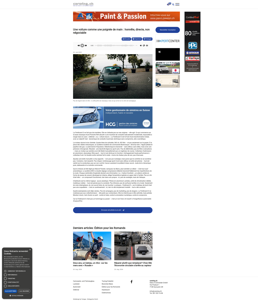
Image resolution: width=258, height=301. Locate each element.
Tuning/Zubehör (107, 281)
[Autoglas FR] (168, 81)
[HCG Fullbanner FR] (112, 117)
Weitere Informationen (23, 267)
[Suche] (172, 4)
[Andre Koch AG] (126, 16)
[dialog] (17, 273)
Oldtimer (76, 290)
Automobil (76, 287)
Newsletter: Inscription (168, 30)
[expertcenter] (168, 41)
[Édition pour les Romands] (169, 4)
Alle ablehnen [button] (24, 291)
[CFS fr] (192, 42)
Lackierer (76, 284)
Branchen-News (107, 284)
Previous (75, 252)
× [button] (30, 249)
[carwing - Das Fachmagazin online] (84, 4)
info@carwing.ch (156, 291)
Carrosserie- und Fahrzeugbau (83, 281)
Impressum (106, 290)
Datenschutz (106, 293)
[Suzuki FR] (168, 68)
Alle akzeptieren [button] (10, 291)
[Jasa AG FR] (168, 54)
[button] (76, 79)
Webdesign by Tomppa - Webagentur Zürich (85, 299)
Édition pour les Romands (111, 287)
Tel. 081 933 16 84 (156, 293)
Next (151, 252)
